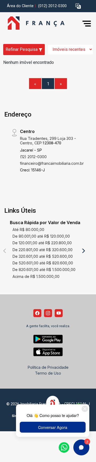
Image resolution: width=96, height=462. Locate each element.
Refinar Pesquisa (22, 49)
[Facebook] (37, 313)
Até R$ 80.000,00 (28, 229)
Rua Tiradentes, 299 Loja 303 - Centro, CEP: (48, 140)
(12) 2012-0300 (33, 156)
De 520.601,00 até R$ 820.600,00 (43, 263)
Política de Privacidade (48, 367)
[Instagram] (48, 313)
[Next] (83, 250)
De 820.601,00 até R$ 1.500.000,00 (44, 269)
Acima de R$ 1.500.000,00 (36, 276)
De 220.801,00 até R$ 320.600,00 (43, 249)
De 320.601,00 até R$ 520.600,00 (43, 256)
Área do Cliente (20, 6)
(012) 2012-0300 (52, 6)
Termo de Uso (48, 373)
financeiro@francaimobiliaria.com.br (52, 163)
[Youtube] (59, 313)
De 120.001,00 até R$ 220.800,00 (42, 243)
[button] (78, 6)
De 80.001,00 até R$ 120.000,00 (41, 236)
